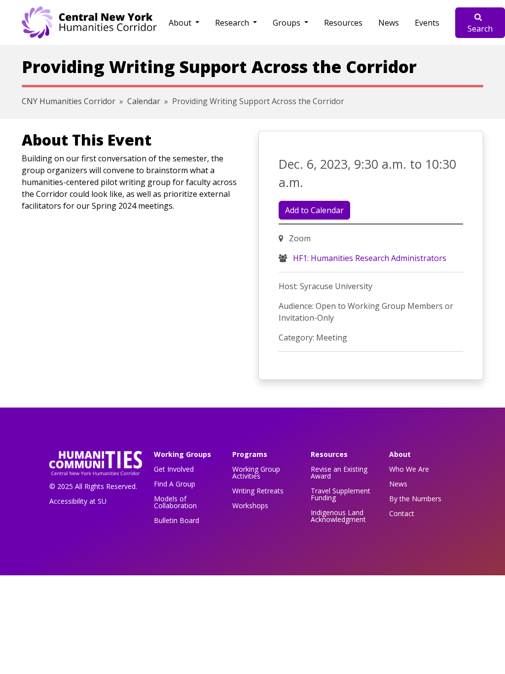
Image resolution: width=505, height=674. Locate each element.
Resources (343, 22)
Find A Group (174, 483)
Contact (401, 513)
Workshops (250, 505)
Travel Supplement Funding (340, 494)
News (388, 22)
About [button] (181, 22)
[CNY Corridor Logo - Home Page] (95, 466)
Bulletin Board (176, 520)
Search (480, 28)
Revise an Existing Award (339, 472)
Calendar (143, 101)
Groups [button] (287, 22)
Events (427, 22)
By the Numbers (415, 498)
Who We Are (409, 469)
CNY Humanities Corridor (68, 101)
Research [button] (233, 22)
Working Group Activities (256, 472)
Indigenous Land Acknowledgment (338, 516)
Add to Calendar (314, 210)
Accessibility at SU (78, 501)
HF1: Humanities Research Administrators (368, 258)
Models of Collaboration (175, 502)
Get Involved (174, 469)
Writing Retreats (258, 490)
